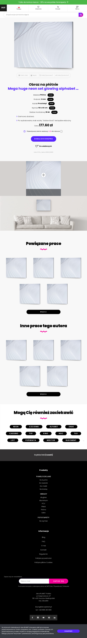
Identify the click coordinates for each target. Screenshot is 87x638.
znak (71, 426)
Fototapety (43, 517)
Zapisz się (58, 581)
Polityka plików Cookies (43, 562)
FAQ (43, 541)
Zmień (51, 95)
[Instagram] (38, 617)
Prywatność (58, 586)
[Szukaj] (81, 15)
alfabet (54, 426)
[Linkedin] (54, 617)
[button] (19, 8)
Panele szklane (43, 476)
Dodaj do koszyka (43, 139)
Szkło (44, 513)
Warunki (66, 586)
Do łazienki (43, 483)
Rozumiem (68, 631)
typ (31, 433)
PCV (43, 503)
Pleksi (43, 506)
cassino (13, 433)
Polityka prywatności (43, 558)
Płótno (43, 509)
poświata (30, 440)
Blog (43, 537)
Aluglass (43, 497)
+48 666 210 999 (44, 610)
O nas (43, 546)
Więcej (43, 312)
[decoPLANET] (3, 8)
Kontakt (43, 550)
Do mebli (43, 486)
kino (45, 433)
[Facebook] (32, 617)
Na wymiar (43, 521)
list (13, 440)
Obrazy (43, 494)
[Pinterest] (49, 617)
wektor (51, 440)
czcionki (34, 426)
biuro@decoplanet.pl (43, 607)
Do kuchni (43, 480)
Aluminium (43, 500)
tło (76, 433)
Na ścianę (43, 489)
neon (15, 426)
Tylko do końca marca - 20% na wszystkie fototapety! (42, 2)
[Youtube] (43, 617)
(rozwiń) (49, 455)
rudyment (71, 440)
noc (61, 433)
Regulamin (43, 554)
